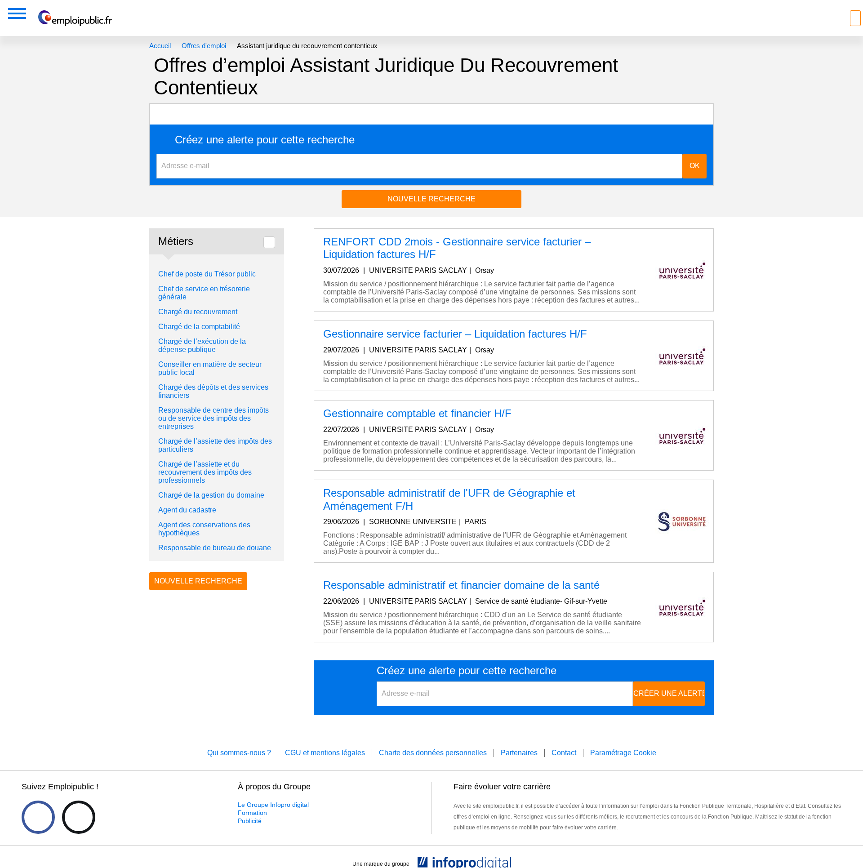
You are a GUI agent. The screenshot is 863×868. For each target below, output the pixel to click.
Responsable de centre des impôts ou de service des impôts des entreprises (213, 418)
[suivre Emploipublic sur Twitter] (78, 817)
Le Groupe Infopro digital (273, 804)
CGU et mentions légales (325, 753)
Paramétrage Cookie (623, 753)
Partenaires (519, 753)
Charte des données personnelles (433, 753)
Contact (564, 753)
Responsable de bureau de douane (214, 548)
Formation (252, 812)
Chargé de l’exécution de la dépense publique (202, 345)
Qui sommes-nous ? (239, 753)
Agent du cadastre (187, 510)
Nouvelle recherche (431, 199)
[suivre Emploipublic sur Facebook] (38, 817)
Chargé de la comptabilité (199, 326)
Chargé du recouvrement (197, 312)
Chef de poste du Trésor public (207, 274)
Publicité (250, 820)
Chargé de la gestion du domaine (211, 495)
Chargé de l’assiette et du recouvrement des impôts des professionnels (205, 472)
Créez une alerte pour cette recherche (265, 140)
